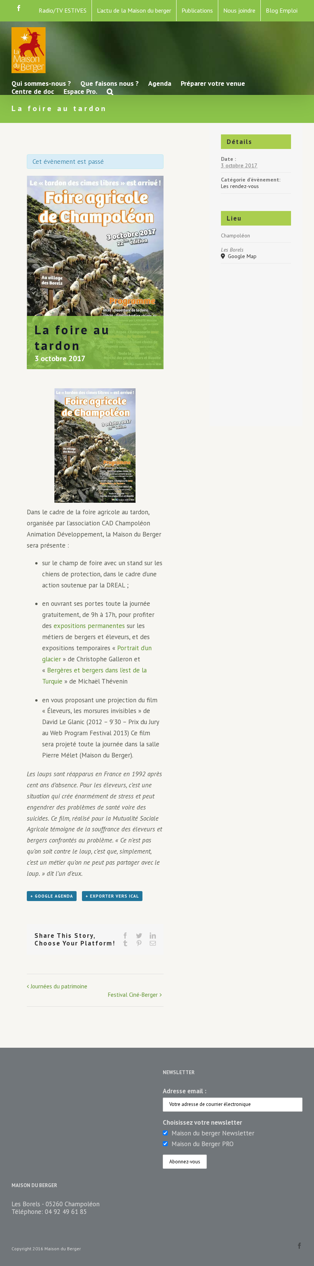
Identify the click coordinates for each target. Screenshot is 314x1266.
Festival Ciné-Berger (133, 994)
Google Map (241, 256)
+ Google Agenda (51, 896)
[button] (110, 91)
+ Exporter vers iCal (112, 896)
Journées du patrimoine (59, 986)
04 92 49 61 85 (66, 1211)
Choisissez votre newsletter (202, 1122)
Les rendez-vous (240, 186)
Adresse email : (184, 1091)
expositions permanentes (89, 626)
